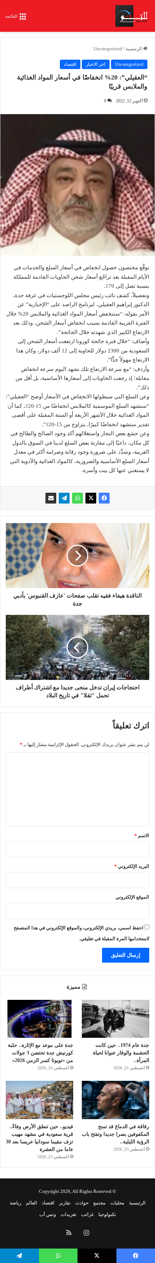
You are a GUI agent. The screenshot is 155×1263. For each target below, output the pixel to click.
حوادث (82, 1203)
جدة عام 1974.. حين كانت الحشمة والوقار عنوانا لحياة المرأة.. (121, 1052)
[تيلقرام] (64, 498)
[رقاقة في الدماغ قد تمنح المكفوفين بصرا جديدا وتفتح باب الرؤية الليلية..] (115, 1100)
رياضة (15, 1203)
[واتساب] (77, 498)
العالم (31, 1203)
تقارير (65, 1203)
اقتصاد (70, 64)
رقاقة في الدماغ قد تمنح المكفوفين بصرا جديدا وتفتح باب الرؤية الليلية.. (115, 1134)
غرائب (87, 1214)
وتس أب (47, 1214)
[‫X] (90, 498)
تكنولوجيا (107, 1214)
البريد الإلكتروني (131, 866)
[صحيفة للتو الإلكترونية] (132, 16)
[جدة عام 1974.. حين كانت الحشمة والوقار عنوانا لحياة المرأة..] (115, 1019)
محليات (117, 1203)
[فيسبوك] (104, 498)
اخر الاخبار (96, 64)
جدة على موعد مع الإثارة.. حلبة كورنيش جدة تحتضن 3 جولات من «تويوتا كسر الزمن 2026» (40, 1052)
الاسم (141, 835)
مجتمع (99, 1203)
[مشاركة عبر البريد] (50, 498)
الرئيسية (134, 48)
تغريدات (68, 1214)
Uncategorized (107, 48)
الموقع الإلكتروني (132, 897)
